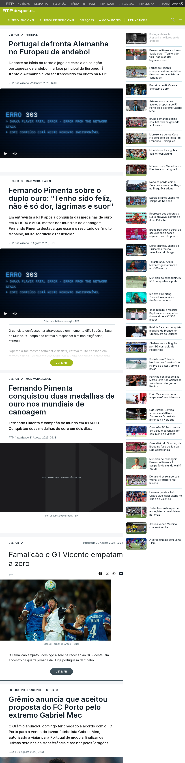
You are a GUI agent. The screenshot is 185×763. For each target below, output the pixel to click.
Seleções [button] (87, 20)
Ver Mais (62, 671)
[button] (174, 20)
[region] (61, 123)
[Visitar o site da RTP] (10, 3)
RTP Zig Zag (126, 3)
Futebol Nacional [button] (21, 20)
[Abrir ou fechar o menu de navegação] (179, 20)
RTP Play (89, 3)
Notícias (24, 3)
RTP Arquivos (168, 3)
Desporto (41, 3)
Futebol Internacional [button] (57, 20)
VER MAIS (62, 362)
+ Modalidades (110, 20)
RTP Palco (107, 3)
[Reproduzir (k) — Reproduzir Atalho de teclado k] (5, 153)
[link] (20, 10)
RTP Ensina (146, 3)
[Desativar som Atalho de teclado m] (14, 153)
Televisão (59, 3)
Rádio (75, 3)
